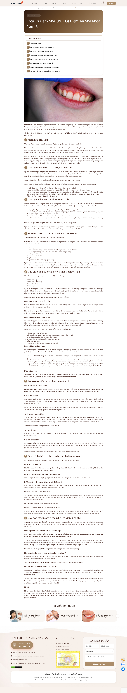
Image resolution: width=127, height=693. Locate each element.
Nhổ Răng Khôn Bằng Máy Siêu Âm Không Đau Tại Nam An (69, 616)
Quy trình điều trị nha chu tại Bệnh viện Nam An (44, 67)
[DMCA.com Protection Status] (16, 667)
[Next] (117, 616)
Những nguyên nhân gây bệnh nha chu (42, 47)
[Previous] (9, 616)
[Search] (103, 3)
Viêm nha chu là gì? (36, 43)
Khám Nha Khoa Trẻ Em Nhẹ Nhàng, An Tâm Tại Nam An (32, 616)
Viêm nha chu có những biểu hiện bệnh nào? (43, 55)
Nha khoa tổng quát (52, 8)
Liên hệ (82, 3)
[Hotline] (123, 660)
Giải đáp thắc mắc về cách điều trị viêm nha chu (45, 71)
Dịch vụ (54, 3)
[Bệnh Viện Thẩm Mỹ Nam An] (17, 3)
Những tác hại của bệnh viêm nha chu (41, 51)
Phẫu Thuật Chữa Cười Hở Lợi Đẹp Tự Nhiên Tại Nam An (105, 616)
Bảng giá (93, 3)
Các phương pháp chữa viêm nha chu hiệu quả (44, 59)
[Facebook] (123, 669)
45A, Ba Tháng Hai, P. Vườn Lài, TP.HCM (24, 652)
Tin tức (64, 3)
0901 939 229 (24, 646)
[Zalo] (123, 664)
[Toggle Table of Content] (27, 38)
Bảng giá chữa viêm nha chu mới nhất (41, 63)
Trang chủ (34, 3)
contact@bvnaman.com (20, 659)
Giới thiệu (44, 3)
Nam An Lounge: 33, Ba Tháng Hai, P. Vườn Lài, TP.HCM (28, 656)
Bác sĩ (74, 3)
